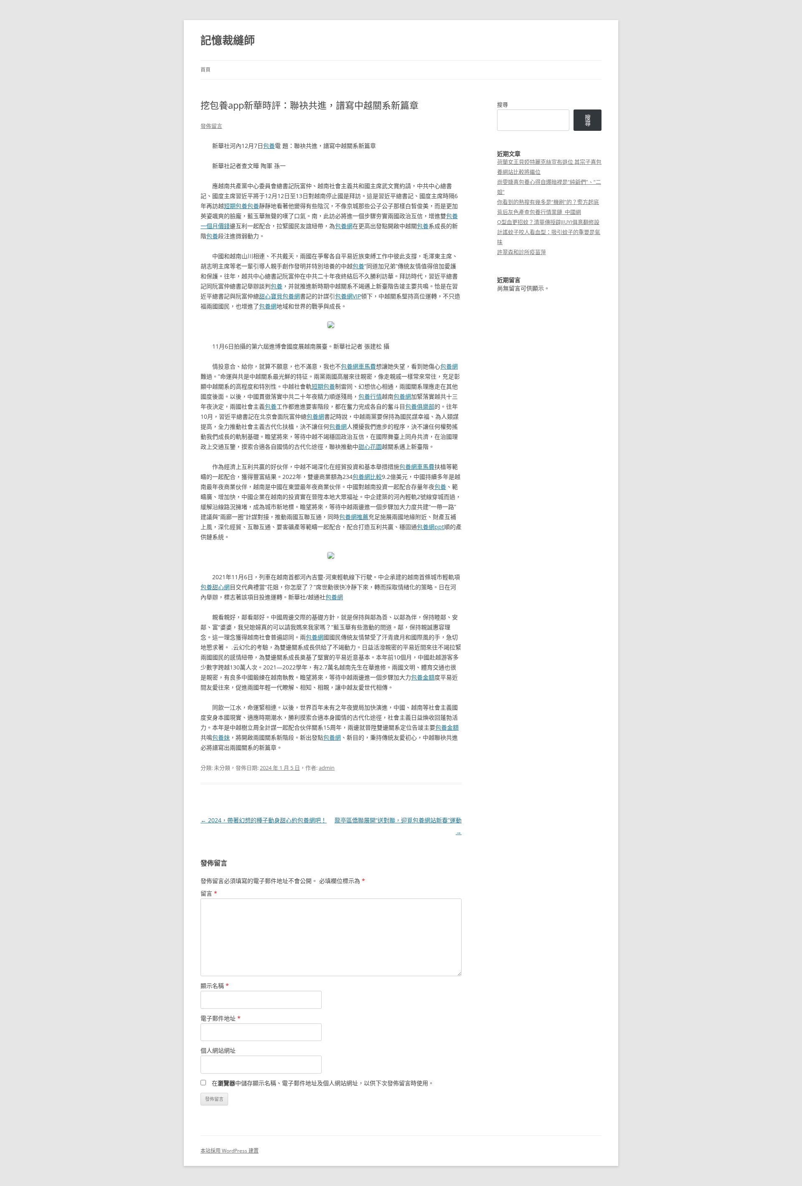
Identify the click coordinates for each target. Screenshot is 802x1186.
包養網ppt (430, 527)
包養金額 (422, 677)
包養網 (344, 226)
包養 (269, 146)
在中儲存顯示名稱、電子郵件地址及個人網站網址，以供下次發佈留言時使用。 (323, 1083)
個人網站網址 (218, 1050)
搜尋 (502, 104)
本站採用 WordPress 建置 (229, 1150)
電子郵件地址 (220, 1018)
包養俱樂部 (419, 406)
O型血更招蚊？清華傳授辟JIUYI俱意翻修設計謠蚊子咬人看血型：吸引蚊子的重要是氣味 (548, 232)
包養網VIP (348, 296)
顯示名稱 (214, 986)
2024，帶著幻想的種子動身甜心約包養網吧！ (263, 820)
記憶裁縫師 (227, 40)
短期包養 (235, 206)
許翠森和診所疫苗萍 (521, 252)
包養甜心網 (215, 587)
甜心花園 (370, 446)
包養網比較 (367, 477)
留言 (208, 893)
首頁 (205, 69)
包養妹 (221, 737)
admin (327, 767)
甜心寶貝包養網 (279, 296)
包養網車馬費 (358, 366)
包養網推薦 (353, 517)
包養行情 (370, 396)
